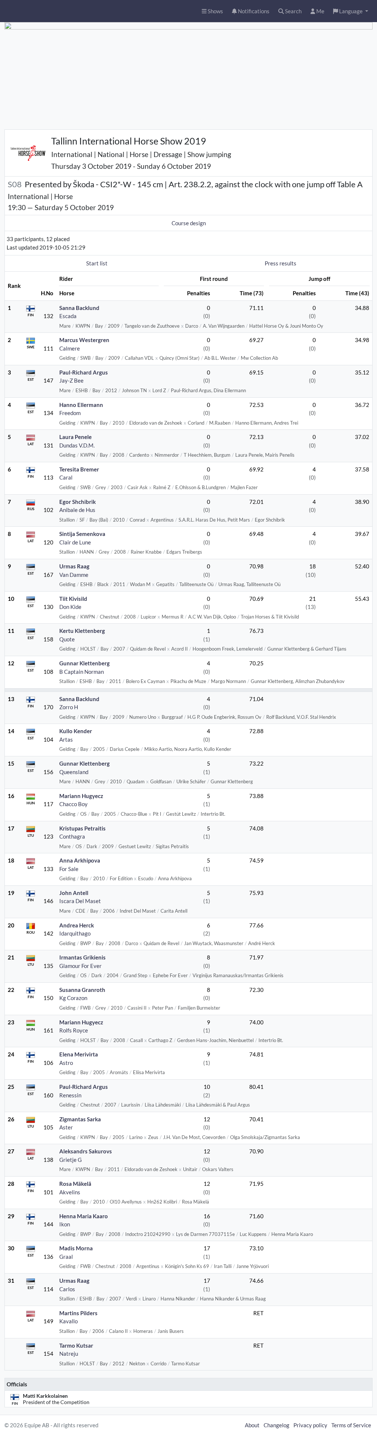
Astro (66, 1062)
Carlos (67, 1289)
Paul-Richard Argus (83, 372)
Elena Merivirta (78, 1054)
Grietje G (70, 1159)
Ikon (64, 1224)
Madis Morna (76, 1248)
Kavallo (68, 1321)
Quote (67, 639)
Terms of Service (351, 1425)
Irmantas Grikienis (82, 957)
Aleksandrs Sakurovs (85, 1151)
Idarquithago (75, 933)
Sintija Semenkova (82, 533)
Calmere (69, 348)
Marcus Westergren (84, 340)
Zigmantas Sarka (80, 1119)
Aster (66, 1127)
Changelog (276, 1425)
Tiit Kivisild (73, 598)
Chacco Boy (73, 804)
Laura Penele (75, 436)
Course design (189, 223)
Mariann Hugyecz (81, 796)
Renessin (70, 1095)
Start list (97, 263)
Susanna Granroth (82, 989)
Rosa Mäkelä (75, 1183)
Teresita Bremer (79, 469)
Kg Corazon (73, 998)
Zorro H (68, 707)
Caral (66, 477)
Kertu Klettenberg (82, 630)
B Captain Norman (81, 671)
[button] (351, 11)
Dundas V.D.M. (77, 445)
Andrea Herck (76, 925)
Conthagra (72, 836)
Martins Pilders (78, 1313)
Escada (68, 316)
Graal (66, 1256)
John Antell (73, 892)
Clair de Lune (75, 542)
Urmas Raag (74, 566)
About (252, 1425)
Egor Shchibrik (77, 501)
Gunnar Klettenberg (84, 663)
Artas (66, 739)
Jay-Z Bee (71, 380)
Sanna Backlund (79, 307)
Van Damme (73, 574)
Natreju (68, 1353)
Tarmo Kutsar (76, 1345)
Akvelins (69, 1192)
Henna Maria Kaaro (83, 1216)
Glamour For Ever (80, 965)
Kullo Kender (75, 731)
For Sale (68, 868)
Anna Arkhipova (79, 860)
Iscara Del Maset (80, 901)
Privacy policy (310, 1425)
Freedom (70, 413)
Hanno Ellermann (81, 404)
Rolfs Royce (73, 1030)
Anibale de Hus (77, 509)
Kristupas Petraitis (82, 828)
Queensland (73, 772)
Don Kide (70, 606)
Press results (280, 263)
